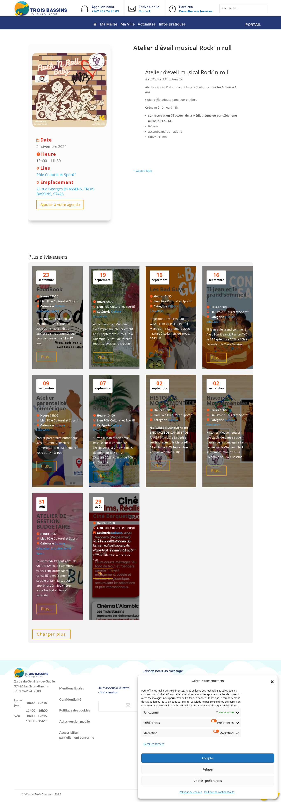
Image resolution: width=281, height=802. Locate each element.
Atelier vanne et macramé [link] (111, 292)
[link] (41, 15)
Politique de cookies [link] (190, 792)
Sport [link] (40, 553)
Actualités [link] (147, 25)
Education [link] (43, 311)
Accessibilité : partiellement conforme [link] (76, 734)
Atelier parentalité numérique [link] (51, 403)
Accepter (208, 758)
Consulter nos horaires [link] (195, 11)
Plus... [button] (46, 357)
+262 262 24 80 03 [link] (105, 11)
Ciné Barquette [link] (113, 516)
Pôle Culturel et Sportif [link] (55, 174)
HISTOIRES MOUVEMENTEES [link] (172, 400)
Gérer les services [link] (153, 744)
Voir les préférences (208, 781)
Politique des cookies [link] (74, 710)
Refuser (207, 769)
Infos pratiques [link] (172, 25)
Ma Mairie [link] (108, 25)
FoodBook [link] (49, 289)
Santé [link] (55, 311)
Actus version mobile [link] (74, 721)
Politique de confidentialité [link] (219, 792)
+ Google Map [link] (142, 171)
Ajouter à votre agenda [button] (60, 204)
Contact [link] (144, 11)
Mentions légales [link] (71, 688)
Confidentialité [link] (70, 699)
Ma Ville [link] (128, 25)
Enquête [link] (57, 548)
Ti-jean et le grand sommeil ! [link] (227, 295)
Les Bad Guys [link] (167, 289)
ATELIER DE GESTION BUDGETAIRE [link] (53, 521)
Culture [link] (60, 306)
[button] (272, 682)
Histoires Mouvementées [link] (227, 400)
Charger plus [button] (51, 634)
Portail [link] (253, 25)
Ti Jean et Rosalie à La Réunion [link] (109, 403)
